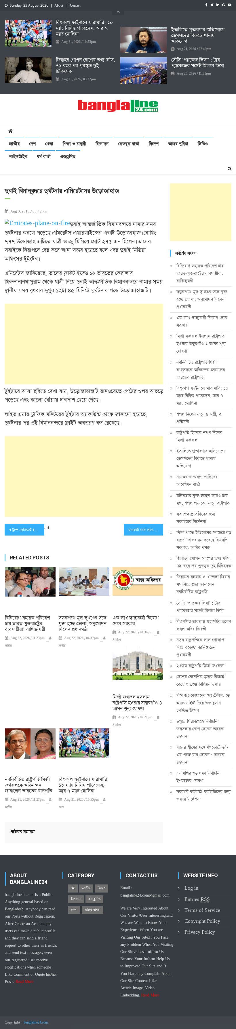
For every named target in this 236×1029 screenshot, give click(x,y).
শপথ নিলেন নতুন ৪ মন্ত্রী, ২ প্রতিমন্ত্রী (199, 418)
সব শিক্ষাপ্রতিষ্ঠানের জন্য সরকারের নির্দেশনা (195, 518)
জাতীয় (14, 144)
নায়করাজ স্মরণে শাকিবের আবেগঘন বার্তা (197, 480)
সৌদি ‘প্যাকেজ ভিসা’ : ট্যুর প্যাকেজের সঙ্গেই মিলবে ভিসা (197, 63)
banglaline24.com (36, 1023)
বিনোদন (102, 144)
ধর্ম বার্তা (44, 156)
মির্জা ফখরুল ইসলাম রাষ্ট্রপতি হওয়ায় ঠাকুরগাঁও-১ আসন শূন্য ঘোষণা (137, 703)
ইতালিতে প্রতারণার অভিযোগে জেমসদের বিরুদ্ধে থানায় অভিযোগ (197, 35)
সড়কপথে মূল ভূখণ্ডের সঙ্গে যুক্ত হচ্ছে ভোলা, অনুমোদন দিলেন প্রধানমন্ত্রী (82, 624)
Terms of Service (202, 910)
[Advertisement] (84, 344)
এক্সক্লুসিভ (67, 156)
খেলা (49, 144)
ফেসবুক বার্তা (128, 144)
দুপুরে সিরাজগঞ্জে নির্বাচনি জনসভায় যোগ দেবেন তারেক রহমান (200, 728)
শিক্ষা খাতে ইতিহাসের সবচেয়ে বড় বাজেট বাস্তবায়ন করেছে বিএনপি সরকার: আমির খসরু (203, 539)
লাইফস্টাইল (18, 156)
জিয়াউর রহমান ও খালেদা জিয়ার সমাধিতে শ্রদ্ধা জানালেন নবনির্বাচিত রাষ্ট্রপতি (203, 584)
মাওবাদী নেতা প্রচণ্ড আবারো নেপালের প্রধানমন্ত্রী (145, 530)
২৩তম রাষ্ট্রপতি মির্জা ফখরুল (200, 666)
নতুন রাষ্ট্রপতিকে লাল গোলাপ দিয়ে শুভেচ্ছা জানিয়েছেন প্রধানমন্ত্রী (200, 647)
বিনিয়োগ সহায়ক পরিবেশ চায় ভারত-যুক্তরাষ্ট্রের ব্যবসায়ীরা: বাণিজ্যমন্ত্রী (27, 624)
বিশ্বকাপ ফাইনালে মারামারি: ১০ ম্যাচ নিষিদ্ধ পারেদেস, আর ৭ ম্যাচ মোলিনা (84, 28)
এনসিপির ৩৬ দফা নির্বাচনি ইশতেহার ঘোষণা (197, 777)
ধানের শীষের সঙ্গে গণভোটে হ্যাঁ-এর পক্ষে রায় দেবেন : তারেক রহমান (202, 754)
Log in (191, 888)
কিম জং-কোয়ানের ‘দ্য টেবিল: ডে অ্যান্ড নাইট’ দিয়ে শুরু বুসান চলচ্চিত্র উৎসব (203, 702)
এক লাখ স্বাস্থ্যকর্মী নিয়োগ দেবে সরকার (136, 621)
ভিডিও (203, 144)
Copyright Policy (202, 921)
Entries (197, 899)
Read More (24, 981)
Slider (117, 640)
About (58, 6)
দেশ (32, 144)
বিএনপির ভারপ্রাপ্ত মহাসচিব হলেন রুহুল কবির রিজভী (203, 625)
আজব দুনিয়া (178, 144)
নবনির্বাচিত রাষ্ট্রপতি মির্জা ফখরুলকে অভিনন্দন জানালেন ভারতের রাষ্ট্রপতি (28, 785)
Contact (75, 6)
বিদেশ (154, 144)
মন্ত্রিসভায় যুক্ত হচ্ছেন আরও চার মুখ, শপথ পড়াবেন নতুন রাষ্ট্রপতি (203, 499)
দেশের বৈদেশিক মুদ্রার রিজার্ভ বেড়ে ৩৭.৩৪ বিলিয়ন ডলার (200, 680)
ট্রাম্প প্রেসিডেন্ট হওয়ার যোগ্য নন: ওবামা (28, 530)
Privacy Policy (199, 932)
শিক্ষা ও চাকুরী (74, 144)
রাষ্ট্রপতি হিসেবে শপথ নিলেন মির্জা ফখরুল (199, 436)
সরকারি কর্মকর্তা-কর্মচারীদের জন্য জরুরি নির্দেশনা (203, 795)
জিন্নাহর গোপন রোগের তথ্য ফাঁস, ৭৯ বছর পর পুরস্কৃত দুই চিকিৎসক (85, 66)
